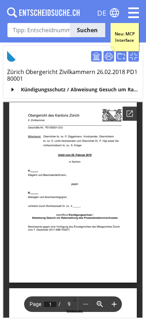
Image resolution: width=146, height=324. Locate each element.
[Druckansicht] (108, 56)
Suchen (87, 30)
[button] (133, 12)
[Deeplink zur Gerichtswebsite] (96, 56)
